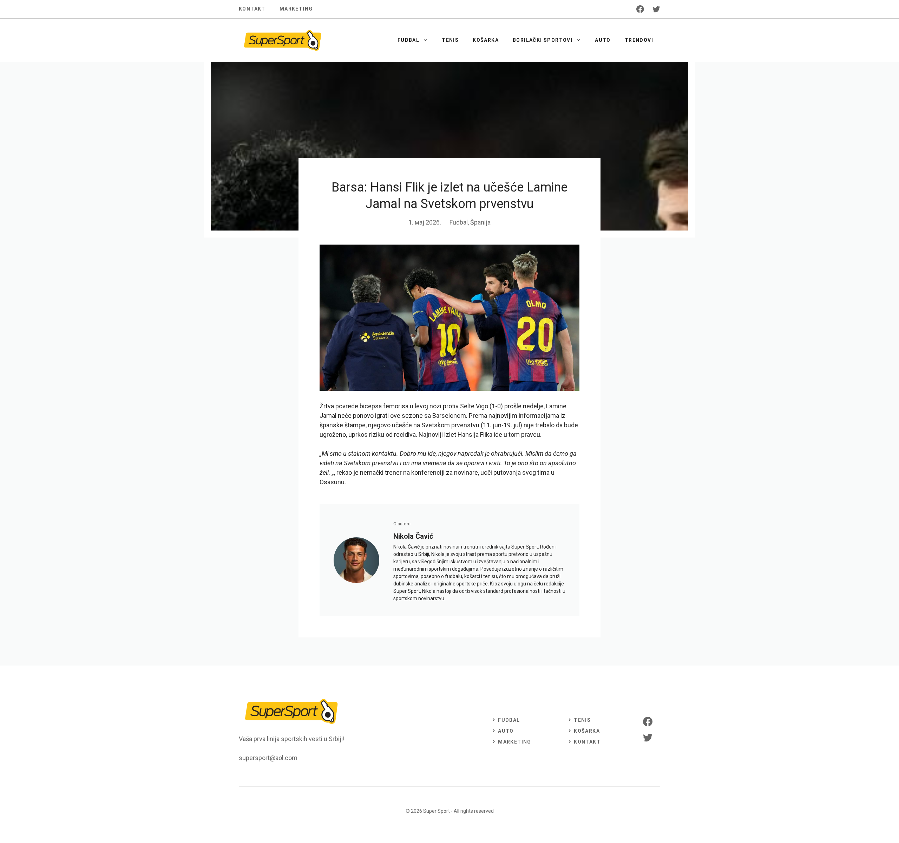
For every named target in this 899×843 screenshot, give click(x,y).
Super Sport (436, 811)
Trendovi (639, 40)
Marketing (296, 9)
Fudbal (408, 40)
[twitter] (656, 9)
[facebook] (640, 9)
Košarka (486, 40)
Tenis (450, 40)
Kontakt (252, 9)
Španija (480, 222)
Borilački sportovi (542, 40)
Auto (603, 40)
